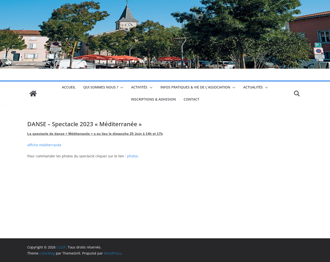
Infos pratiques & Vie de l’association (195, 87)
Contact (191, 99)
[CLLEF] (33, 93)
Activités (139, 87)
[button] (120, 87)
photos (132, 156)
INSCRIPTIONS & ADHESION (153, 99)
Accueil (69, 87)
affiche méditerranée (44, 145)
